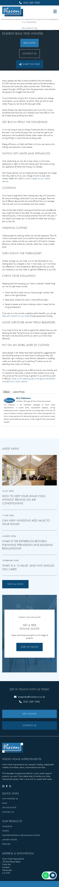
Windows (7, 826)
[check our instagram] (3, 786)
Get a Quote (29, 714)
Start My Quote (29, 647)
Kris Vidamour (23, 398)
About (6, 392)
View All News (15, 584)
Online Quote (9, 807)
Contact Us (29, 53)
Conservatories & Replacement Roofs (21, 835)
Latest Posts (19, 392)
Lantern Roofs (9, 839)
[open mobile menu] (54, 11)
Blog (4, 803)
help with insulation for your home (15, 316)
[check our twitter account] (10, 786)
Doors (5, 831)
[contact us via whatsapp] (45, 875)
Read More (29, 43)
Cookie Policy (31, 22)
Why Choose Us (10, 798)
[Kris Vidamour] (9, 400)
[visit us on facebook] (6, 786)
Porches (6, 844)
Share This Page (31, 64)
